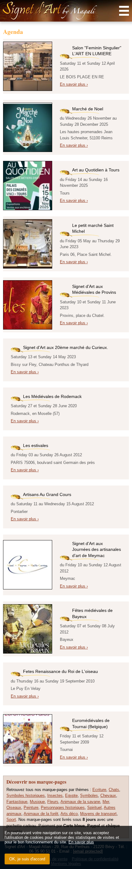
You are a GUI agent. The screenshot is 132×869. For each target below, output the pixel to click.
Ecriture (99, 789)
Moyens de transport (98, 813)
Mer (106, 801)
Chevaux (108, 795)
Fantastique (16, 801)
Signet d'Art (66, 11)
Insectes (55, 795)
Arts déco (69, 813)
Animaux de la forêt (41, 813)
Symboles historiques (25, 795)
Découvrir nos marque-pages (36, 781)
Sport (11, 819)
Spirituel (94, 807)
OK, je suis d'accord (27, 859)
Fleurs (52, 801)
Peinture (31, 807)
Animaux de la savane (80, 801)
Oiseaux (13, 807)
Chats (114, 789)
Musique (37, 801)
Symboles (89, 795)
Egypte (71, 795)
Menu (124, 11)
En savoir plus (81, 842)
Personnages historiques (63, 807)
